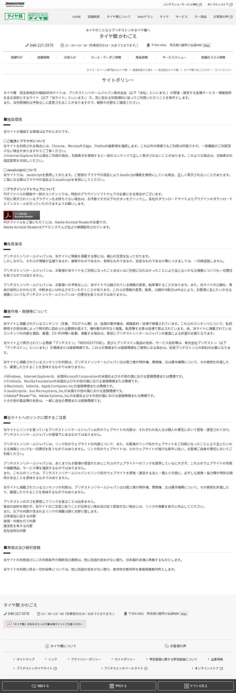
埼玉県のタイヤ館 (168, 70)
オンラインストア (217, 4)
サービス (182, 16)
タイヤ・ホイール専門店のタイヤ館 (107, 70)
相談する (43, 686)
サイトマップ (26, 659)
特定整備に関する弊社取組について (173, 659)
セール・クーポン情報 (106, 57)
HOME (77, 16)
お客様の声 (220, 16)
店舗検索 (94, 16)
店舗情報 (43, 57)
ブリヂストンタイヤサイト (35, 668)
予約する (121, 686)
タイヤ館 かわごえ (118, 36)
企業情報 (217, 659)
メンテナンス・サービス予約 (180, 4)
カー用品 (200, 16)
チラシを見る (198, 686)
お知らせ (70, 57)
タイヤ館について (119, 16)
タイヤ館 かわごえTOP (196, 70)
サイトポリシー (125, 659)
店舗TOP (17, 57)
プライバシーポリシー (86, 659)
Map (206, 45)
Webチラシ (145, 16)
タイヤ (164, 16)
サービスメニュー (174, 57)
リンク (52, 659)
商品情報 (142, 57)
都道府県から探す (143, 70)
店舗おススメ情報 (213, 57)
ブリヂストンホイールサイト (123, 668)
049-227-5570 (41, 45)
